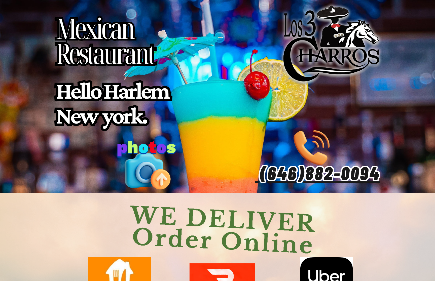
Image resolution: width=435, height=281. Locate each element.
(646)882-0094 (320, 173)
